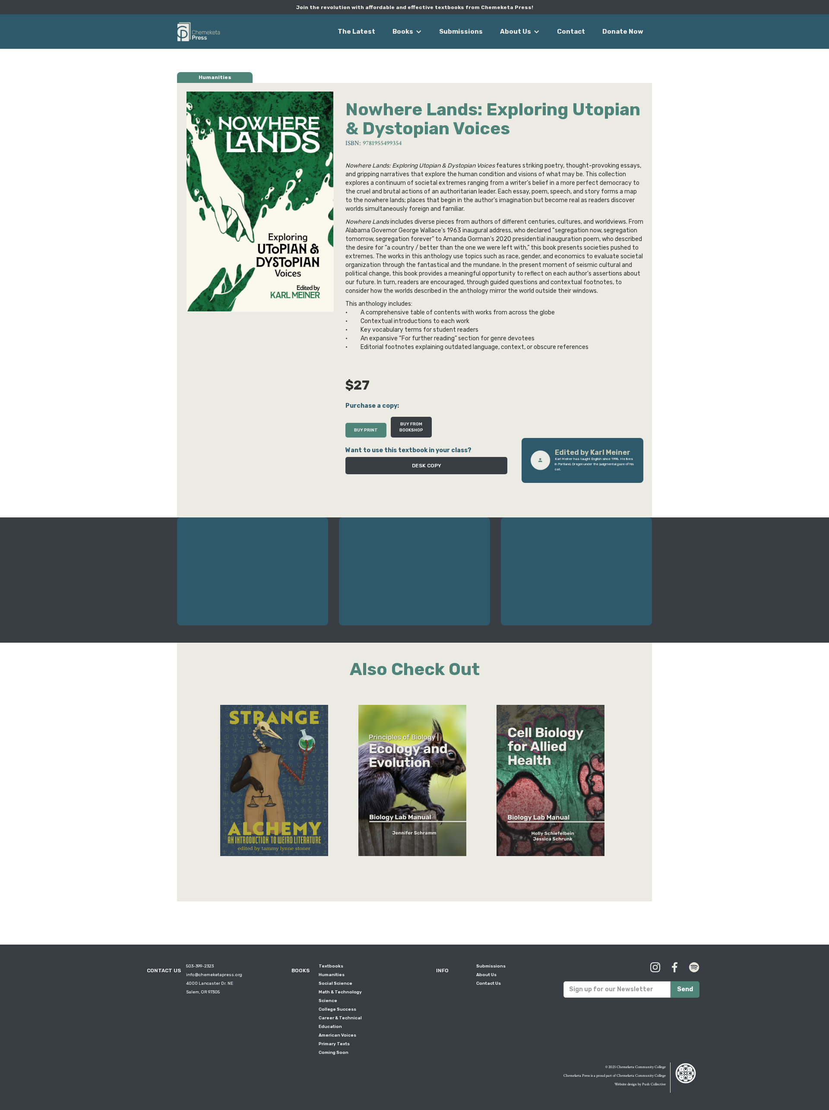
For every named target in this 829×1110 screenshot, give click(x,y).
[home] (198, 30)
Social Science (335, 983)
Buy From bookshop (411, 427)
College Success (337, 1009)
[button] (407, 31)
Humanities (332, 974)
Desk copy (426, 466)
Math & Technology (340, 992)
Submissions (461, 31)
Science (328, 1000)
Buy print (366, 430)
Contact (571, 31)
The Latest (356, 31)
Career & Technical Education (340, 1022)
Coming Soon (333, 1052)
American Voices (337, 1035)
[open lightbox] (260, 202)
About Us (486, 974)
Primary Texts (334, 1044)
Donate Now (622, 31)
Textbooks (331, 966)
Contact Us (488, 983)
